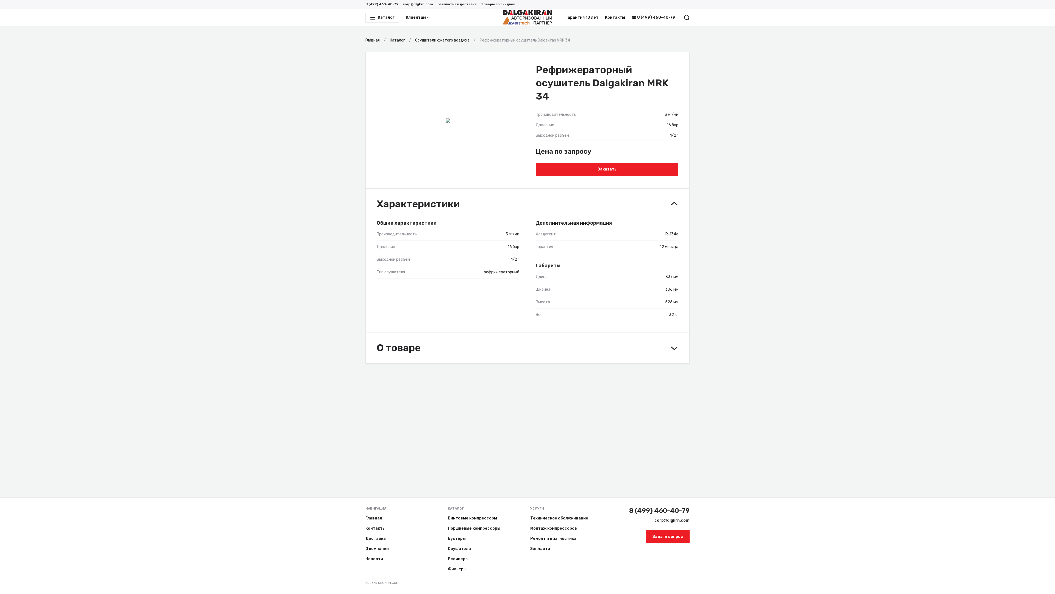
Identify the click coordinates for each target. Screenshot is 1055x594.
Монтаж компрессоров (553, 528)
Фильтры (457, 569)
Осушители (459, 548)
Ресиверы (458, 559)
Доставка (375, 538)
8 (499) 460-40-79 (381, 4)
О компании (377, 548)
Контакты (615, 17)
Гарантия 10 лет (581, 17)
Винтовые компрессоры (472, 518)
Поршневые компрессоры (474, 528)
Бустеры (457, 538)
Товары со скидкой (498, 4)
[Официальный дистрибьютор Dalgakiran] (527, 17)
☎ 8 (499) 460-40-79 (653, 17)
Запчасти (540, 548)
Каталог (456, 508)
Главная (373, 518)
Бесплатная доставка (457, 4)
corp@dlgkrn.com (418, 4)
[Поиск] (687, 18)
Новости (374, 559)
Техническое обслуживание (559, 518)
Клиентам (416, 17)
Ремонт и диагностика (553, 538)
